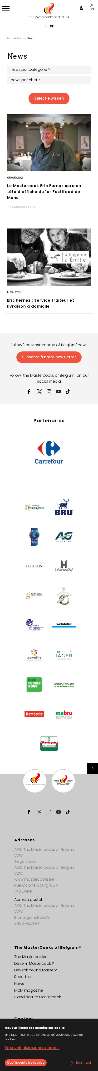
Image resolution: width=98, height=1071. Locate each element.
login (81, 8)
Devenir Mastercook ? (34, 963)
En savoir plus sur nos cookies (32, 1048)
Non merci (83, 1063)
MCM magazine (28, 990)
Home (11, 38)
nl (46, 26)
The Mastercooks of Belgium (49, 17)
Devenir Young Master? (35, 970)
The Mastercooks (30, 956)
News (20, 38)
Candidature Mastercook (37, 997)
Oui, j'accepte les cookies (25, 1063)
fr (52, 26)
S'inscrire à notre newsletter (49, 357)
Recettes (22, 977)
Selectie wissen (49, 98)
